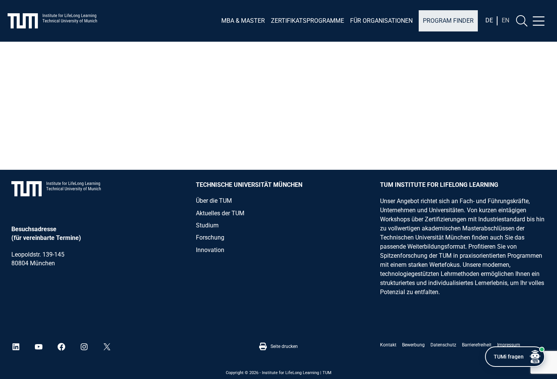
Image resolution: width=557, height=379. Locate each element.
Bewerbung (413, 345)
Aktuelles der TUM (220, 213)
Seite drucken (284, 346)
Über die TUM (214, 200)
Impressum (508, 345)
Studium (207, 225)
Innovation (210, 250)
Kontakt (388, 345)
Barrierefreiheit (476, 345)
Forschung (210, 237)
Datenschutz (443, 345)
